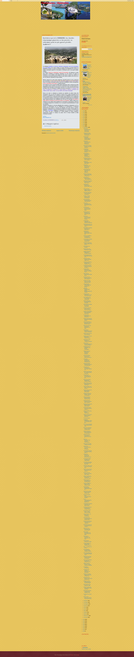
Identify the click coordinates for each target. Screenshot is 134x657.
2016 (84, 619)
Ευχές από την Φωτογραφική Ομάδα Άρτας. (88, 274)
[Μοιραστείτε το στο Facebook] (64, 120)
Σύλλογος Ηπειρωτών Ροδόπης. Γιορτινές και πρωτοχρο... (87, 394)
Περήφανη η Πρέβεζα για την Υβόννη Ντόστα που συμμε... (88, 309)
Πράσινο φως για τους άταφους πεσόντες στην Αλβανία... (87, 557)
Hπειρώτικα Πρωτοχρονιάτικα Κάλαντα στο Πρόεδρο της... (87, 166)
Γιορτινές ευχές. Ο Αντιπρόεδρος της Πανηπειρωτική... (87, 480)
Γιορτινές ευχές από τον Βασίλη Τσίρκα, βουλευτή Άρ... (88, 391)
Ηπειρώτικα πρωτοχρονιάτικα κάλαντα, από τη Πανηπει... (87, 218)
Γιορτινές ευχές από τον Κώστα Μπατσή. (88, 334)
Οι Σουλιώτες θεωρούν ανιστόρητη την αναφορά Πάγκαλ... (87, 508)
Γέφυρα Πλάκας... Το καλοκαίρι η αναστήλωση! (87, 515)
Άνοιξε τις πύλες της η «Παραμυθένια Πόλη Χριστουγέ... (88, 588)
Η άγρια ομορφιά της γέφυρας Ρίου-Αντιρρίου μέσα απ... (88, 544)
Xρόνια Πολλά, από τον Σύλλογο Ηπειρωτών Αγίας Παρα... (88, 384)
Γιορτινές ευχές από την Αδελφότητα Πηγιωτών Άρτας (88, 337)
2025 (84, 112)
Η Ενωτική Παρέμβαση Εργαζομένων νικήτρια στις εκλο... (88, 560)
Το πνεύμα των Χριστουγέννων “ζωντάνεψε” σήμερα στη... (88, 368)
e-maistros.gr (85, 86)
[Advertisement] (67, 26)
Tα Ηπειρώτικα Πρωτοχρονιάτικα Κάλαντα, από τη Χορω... (87, 209)
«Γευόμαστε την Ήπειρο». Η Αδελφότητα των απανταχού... (87, 571)
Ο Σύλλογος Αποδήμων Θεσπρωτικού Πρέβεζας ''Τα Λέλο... (88, 263)
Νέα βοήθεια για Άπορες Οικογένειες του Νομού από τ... (88, 228)
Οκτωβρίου (86, 602)
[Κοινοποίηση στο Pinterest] (65, 120)
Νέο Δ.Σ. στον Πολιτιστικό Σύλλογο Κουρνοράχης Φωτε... (88, 597)
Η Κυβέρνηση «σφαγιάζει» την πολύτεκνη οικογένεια (88, 221)
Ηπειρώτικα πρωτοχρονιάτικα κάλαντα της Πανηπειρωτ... (87, 142)
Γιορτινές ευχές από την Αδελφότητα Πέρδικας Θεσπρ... (88, 319)
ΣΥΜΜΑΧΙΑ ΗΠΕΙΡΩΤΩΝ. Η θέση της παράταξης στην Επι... (88, 421)
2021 (84, 119)
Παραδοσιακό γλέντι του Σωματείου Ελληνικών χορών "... (88, 225)
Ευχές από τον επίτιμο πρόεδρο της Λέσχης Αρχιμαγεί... (87, 146)
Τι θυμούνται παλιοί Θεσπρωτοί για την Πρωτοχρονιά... (87, 134)
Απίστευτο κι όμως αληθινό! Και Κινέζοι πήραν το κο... (87, 259)
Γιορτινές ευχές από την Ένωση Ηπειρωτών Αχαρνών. (88, 470)
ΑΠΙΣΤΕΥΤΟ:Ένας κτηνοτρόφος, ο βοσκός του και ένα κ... (87, 436)
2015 (84, 621)
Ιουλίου (85, 607)
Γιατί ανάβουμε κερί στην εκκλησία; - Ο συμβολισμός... (87, 298)
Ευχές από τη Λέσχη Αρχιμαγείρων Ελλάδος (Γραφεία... (87, 380)
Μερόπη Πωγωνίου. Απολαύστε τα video (87, 249)
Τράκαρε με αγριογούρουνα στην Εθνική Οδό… (88, 162)
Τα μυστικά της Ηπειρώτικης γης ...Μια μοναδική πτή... (88, 178)
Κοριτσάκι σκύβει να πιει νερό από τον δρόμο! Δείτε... (88, 466)
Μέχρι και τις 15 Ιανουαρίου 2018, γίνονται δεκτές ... (87, 529)
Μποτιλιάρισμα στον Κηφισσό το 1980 (87, 585)
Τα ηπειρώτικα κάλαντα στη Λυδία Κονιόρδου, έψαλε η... (88, 451)
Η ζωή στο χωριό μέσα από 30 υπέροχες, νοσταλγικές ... (87, 193)
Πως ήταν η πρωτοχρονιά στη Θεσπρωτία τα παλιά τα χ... (88, 204)
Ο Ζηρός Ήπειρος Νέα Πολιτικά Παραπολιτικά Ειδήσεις (87, 95)
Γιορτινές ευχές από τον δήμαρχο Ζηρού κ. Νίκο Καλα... (88, 415)
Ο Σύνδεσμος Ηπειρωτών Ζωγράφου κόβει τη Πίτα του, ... (87, 150)
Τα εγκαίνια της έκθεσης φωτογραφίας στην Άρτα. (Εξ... (88, 463)
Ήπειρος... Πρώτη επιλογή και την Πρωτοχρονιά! (87, 197)
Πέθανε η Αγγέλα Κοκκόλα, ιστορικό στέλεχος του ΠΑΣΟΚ (88, 564)
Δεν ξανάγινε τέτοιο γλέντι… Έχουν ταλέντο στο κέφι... (87, 511)
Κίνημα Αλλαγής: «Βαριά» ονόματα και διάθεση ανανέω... (88, 189)
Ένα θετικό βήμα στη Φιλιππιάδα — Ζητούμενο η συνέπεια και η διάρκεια (87, 83)
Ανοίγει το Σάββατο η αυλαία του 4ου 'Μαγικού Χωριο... (87, 484)
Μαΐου (85, 610)
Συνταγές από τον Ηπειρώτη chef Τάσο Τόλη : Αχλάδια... (87, 159)
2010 (84, 629)
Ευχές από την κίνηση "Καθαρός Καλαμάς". (88, 444)
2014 (84, 622)
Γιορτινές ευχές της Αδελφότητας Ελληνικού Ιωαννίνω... (87, 352)
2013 (84, 624)
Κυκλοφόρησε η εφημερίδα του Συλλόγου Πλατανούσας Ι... (87, 155)
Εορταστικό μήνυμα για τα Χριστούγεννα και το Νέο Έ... (88, 525)
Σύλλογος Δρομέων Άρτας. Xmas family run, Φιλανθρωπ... (87, 432)
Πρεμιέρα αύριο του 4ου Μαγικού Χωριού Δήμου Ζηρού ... (88, 405)
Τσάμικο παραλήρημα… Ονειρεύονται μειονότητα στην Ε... (88, 477)
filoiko (84, 81)
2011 (84, 627)
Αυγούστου (86, 605)
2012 (84, 626)
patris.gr (44, 116)
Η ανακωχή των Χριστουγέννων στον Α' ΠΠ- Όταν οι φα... (88, 294)
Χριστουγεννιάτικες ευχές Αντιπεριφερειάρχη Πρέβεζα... (87, 496)
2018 (84, 124)
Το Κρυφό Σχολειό (87, 418)
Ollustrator (72, 654)
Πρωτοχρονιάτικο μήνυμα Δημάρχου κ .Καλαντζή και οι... (87, 200)
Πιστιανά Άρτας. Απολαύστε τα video (87, 541)
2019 (84, 122)
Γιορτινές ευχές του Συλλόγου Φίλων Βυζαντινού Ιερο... (87, 398)
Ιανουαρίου (86, 617)
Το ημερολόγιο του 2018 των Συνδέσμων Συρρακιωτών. (88, 240)
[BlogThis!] (62, 120)
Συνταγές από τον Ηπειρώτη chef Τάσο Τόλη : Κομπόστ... (87, 278)
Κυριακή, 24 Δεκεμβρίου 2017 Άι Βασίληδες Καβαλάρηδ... (88, 312)
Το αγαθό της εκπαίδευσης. (86, 567)
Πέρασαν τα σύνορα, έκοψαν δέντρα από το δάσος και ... (87, 575)
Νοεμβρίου (86, 600)
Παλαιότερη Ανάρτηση (74, 130)
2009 (84, 631)
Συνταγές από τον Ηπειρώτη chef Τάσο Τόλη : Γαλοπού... (87, 401)
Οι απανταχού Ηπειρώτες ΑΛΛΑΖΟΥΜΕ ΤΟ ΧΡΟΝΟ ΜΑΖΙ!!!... (87, 138)
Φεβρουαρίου (86, 615)
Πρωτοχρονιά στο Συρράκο (87, 247)
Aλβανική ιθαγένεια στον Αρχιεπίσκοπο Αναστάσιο (87, 301)
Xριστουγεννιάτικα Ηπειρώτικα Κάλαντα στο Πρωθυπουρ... (88, 364)
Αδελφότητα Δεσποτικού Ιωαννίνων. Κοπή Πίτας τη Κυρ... (88, 182)
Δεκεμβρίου (86, 127)
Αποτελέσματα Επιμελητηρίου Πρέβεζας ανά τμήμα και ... (88, 488)
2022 (84, 117)
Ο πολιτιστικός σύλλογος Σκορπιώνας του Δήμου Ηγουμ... (88, 504)
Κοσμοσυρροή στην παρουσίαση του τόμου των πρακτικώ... (87, 171)
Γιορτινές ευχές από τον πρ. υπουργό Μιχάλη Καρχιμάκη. (88, 372)
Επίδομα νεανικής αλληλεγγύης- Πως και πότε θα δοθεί (87, 582)
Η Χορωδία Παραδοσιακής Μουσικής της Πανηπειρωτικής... (87, 360)
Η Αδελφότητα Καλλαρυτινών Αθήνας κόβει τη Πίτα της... (88, 233)
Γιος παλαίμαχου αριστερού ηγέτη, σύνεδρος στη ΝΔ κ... (88, 550)
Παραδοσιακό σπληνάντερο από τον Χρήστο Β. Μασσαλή (88, 331)
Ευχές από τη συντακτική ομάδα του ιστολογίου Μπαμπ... (88, 344)
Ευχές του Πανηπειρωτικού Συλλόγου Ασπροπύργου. (87, 440)
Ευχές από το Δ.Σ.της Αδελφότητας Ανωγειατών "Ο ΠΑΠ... (87, 327)
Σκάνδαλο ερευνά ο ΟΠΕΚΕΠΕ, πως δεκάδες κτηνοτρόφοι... (87, 348)
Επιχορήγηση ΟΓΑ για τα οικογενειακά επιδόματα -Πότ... (87, 591)
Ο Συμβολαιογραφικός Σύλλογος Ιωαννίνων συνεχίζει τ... (88, 266)
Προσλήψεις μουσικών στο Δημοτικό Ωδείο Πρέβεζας (89, 66)
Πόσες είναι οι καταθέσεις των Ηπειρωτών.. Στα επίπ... (87, 537)
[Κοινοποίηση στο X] (63, 120)
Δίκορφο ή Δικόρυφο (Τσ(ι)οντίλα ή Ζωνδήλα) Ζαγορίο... (88, 252)
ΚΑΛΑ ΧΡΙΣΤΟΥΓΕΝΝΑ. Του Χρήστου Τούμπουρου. (88, 305)
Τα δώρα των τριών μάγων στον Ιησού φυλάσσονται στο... (87, 281)
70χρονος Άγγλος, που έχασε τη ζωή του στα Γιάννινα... (88, 387)
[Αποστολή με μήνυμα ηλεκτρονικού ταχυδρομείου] (61, 120)
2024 (84, 114)
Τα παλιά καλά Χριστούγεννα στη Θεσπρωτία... (87, 316)
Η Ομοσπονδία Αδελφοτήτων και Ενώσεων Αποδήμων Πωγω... (88, 270)
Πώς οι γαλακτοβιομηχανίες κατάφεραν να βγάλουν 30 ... (87, 500)
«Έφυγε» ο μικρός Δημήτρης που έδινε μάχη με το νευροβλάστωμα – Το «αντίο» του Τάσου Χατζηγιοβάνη (87, 89)
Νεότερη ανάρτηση (46, 130)
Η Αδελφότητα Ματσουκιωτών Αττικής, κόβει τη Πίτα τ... (88, 186)
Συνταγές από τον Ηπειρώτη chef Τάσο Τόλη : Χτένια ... (87, 473)
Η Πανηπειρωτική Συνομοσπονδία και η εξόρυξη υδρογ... (88, 518)
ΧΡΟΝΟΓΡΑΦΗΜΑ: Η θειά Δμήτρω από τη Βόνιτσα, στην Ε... (87, 323)
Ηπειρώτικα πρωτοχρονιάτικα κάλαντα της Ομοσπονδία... (87, 130)
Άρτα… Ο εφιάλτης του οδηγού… (88, 547)
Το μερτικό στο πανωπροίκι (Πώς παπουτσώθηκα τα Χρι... (87, 376)
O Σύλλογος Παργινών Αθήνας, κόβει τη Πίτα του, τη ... (88, 243)
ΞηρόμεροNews (86, 71)
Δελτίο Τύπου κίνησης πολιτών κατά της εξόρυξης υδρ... (87, 492)
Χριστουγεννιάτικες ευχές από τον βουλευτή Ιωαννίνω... (88, 356)
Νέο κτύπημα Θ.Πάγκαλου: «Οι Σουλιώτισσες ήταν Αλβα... (87, 533)
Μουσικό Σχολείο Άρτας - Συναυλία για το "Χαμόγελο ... (88, 522)
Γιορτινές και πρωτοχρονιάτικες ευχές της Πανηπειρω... (87, 447)
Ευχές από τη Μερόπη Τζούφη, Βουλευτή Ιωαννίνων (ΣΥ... (87, 428)
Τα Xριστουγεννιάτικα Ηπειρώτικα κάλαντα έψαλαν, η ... (88, 408)
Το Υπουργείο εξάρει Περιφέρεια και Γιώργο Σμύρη (87, 459)
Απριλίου (85, 612)
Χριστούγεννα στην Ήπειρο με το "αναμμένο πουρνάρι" (88, 340)
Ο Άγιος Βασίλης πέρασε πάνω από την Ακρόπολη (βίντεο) (87, 285)
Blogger (78, 654)
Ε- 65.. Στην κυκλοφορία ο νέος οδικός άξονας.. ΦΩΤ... (88, 425)
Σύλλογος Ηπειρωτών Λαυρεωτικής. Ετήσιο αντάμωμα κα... (88, 174)
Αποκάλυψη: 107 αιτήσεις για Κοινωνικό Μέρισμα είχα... (88, 578)
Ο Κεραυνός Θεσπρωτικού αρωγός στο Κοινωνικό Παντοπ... (87, 455)
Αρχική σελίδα (59, 130)
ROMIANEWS (85, 647)
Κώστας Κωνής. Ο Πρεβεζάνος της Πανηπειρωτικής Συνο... (87, 213)
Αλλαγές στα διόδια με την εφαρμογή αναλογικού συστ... (87, 236)
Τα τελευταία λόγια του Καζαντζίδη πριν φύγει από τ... (88, 256)
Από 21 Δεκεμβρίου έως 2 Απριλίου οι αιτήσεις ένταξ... (88, 553)
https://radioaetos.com (47, 117)
